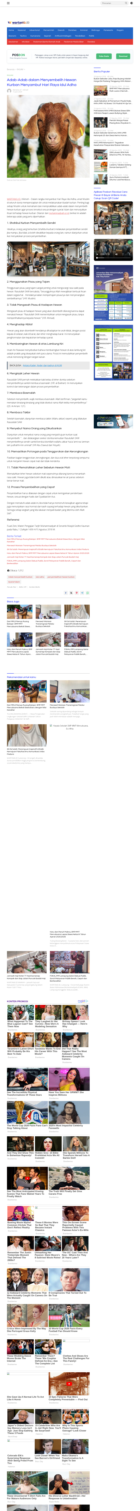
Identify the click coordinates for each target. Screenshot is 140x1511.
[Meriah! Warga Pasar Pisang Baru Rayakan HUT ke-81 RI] (100, 122)
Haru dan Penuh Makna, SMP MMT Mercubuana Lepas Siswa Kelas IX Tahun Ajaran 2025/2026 (48, 553)
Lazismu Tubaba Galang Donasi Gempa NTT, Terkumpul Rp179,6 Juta (120, 166)
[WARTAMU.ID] (18, 22)
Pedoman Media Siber (74, 42)
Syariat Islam (14, 582)
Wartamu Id (17, 90)
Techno (23, 36)
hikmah (25, 90)
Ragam (120, 30)
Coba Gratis (104, 56)
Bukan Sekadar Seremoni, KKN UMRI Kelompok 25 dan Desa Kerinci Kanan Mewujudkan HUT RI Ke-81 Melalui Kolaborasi (110, 134)
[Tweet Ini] (71, 593)
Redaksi (91, 42)
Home (11, 30)
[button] (126, 3)
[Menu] (9, 3)
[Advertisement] (70, 13)
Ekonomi (12, 36)
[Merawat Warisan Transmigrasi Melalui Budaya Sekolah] (48, 612)
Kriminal (84, 30)
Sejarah (47, 36)
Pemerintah (48, 30)
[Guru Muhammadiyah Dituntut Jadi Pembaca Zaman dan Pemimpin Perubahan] (100, 179)
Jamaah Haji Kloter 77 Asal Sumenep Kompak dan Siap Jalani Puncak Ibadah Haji (43, 557)
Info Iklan (26, 42)
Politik (91, 36)
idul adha (40, 577)
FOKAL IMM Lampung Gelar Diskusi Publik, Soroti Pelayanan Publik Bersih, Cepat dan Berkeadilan (44, 562)
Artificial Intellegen (63, 36)
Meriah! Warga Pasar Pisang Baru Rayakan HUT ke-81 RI (121, 121)
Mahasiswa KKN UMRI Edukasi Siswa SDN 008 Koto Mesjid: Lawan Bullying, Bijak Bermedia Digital (112, 112)
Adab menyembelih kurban (20, 577)
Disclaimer (13, 42)
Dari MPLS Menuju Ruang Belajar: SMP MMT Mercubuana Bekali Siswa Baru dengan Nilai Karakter (46, 540)
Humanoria (35, 36)
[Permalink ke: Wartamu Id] (9, 90)
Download (123, 56)
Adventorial (34, 30)
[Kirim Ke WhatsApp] (88, 593)
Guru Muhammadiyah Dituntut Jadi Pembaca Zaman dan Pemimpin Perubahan (120, 178)
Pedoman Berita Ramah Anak (46, 42)
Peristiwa (72, 30)
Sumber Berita (34, 587)
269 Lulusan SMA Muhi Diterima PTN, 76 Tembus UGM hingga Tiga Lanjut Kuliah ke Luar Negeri (121, 153)
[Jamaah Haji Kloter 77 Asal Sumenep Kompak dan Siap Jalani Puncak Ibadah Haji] (48, 640)
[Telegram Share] (82, 593)
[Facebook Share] (66, 593)
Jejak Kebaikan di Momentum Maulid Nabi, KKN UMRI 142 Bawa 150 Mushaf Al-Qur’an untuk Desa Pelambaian (112, 102)
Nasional (22, 30)
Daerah (61, 30)
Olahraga (95, 30)
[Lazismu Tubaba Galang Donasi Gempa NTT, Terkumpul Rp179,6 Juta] (100, 167)
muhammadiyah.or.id (59, 213)
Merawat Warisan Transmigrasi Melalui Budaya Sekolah (31, 546)
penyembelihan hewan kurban (61, 577)
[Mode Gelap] (131, 3)
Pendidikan (80, 36)
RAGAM (10, 75)
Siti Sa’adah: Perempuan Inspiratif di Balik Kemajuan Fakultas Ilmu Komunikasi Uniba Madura (48, 549)
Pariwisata (108, 30)
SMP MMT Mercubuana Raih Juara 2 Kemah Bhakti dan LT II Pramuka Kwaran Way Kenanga (120, 90)
